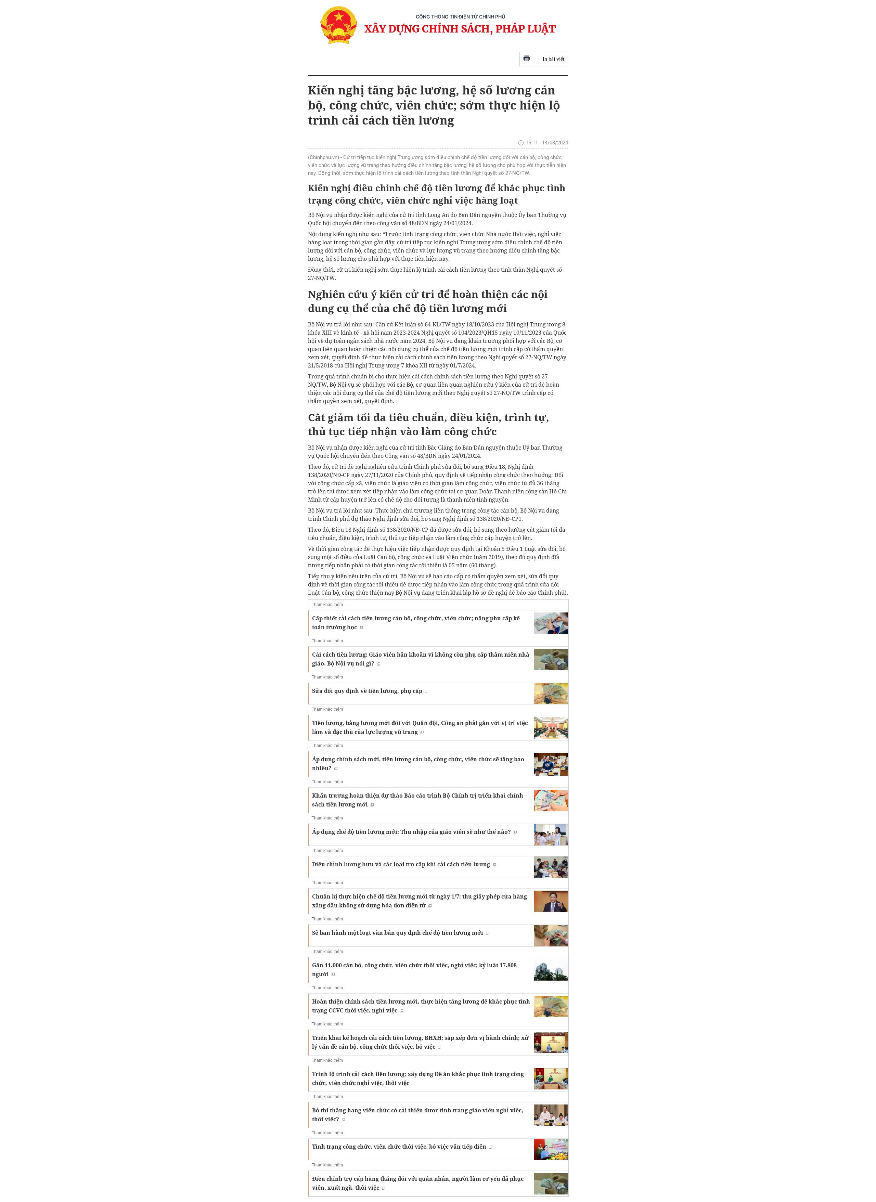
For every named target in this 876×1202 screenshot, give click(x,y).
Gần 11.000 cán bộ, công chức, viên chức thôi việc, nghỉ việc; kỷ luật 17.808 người (414, 969)
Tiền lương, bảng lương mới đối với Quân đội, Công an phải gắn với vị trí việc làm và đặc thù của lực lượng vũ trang (420, 727)
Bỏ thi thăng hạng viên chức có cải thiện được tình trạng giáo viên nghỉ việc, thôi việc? (417, 1115)
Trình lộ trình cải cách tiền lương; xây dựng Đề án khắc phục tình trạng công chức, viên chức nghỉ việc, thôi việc (418, 1078)
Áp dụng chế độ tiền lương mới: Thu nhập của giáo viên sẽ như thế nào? (411, 832)
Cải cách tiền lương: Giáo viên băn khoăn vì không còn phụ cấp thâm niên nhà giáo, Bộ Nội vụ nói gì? (420, 659)
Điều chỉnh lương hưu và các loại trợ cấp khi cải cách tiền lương (401, 864)
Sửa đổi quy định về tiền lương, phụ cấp (367, 691)
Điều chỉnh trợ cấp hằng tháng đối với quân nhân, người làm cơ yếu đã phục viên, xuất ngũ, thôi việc (418, 1183)
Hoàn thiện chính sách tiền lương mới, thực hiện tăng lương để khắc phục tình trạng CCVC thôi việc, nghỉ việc (421, 1006)
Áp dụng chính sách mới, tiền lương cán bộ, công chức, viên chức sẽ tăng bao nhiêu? (418, 763)
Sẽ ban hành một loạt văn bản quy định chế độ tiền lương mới (397, 932)
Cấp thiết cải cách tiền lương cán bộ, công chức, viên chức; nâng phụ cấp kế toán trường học (416, 623)
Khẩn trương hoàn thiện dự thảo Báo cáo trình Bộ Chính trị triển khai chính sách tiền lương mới (417, 800)
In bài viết (553, 59)
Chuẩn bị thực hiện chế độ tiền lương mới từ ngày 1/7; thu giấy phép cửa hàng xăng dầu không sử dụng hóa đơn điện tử (419, 901)
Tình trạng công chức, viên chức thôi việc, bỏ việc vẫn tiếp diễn (399, 1146)
